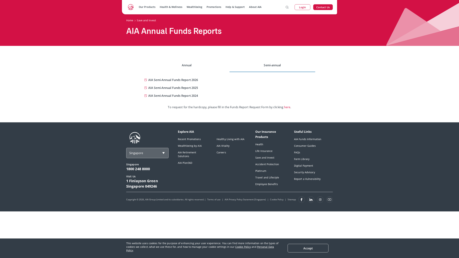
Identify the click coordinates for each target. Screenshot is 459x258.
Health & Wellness (171, 7)
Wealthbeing (194, 7)
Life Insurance (264, 151)
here (287, 107)
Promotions (214, 7)
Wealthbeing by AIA (190, 145)
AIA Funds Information (307, 139)
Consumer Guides (305, 145)
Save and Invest (265, 157)
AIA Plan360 (185, 162)
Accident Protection (267, 164)
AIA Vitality (223, 145)
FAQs (297, 152)
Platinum (260, 171)
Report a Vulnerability (307, 179)
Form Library (301, 159)
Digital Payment (303, 165)
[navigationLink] (130, 7)
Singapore (136, 153)
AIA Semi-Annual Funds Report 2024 (173, 96)
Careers (221, 152)
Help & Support (235, 7)
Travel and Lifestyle (267, 177)
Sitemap (292, 199)
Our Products (147, 7)
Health (259, 144)
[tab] (187, 65)
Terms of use (214, 199)
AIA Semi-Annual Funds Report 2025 (173, 88)
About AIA (255, 7)
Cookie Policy (243, 247)
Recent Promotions (189, 139)
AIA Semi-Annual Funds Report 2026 (173, 80)
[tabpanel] (229, 90)
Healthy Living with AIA (230, 139)
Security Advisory (304, 172)
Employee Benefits (266, 184)
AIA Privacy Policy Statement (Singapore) (245, 199)
